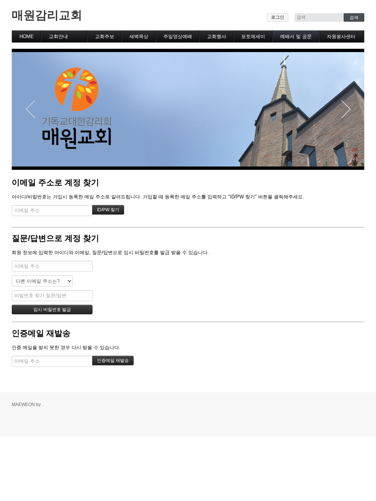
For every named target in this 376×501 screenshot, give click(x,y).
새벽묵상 (138, 36)
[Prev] (30, 109)
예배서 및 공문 (296, 36)
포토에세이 (253, 36)
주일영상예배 (177, 36)
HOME (26, 36)
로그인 (277, 17)
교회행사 (216, 36)
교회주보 (104, 36)
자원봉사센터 (341, 36)
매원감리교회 (47, 15)
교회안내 (58, 36)
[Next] (346, 109)
